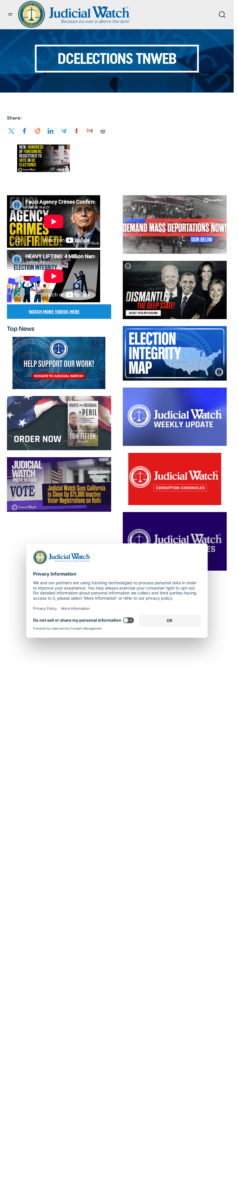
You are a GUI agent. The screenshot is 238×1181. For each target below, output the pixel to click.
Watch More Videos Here (54, 311)
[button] (10, 14)
